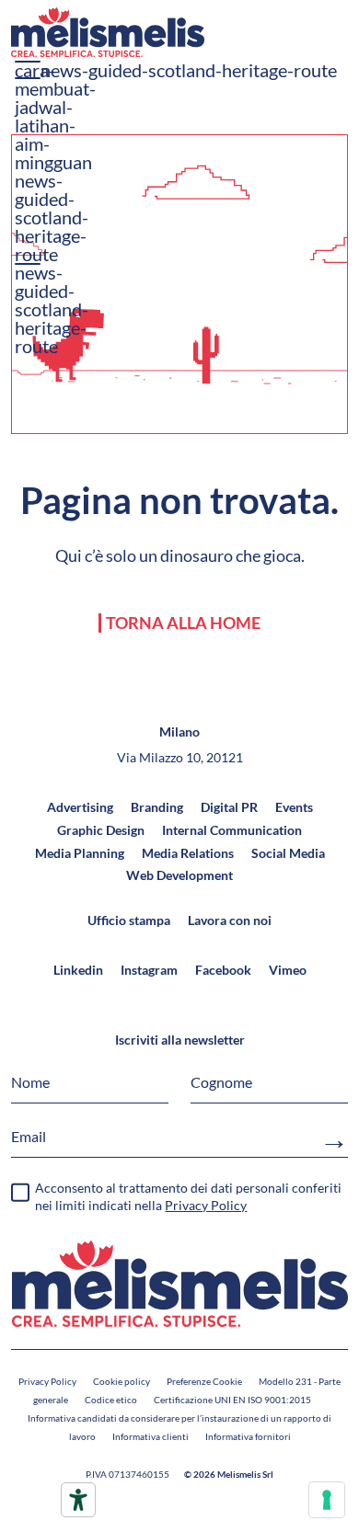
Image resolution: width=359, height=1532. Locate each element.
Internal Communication (232, 830)
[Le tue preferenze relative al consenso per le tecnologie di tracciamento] (326, 1499)
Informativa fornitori (248, 1436)
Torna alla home (183, 623)
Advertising (80, 807)
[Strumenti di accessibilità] (78, 1499)
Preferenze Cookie (204, 1381)
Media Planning (79, 853)
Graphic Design (101, 830)
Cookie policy (121, 1381)
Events (294, 807)
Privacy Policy (47, 1381)
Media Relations (188, 853)
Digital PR (229, 807)
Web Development (179, 875)
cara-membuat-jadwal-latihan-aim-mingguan (55, 116)
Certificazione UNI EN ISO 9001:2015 (232, 1399)
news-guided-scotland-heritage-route (51, 217)
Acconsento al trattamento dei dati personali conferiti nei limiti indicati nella (188, 1197)
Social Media (288, 853)
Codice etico (111, 1399)
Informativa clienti (150, 1436)
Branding (157, 807)
